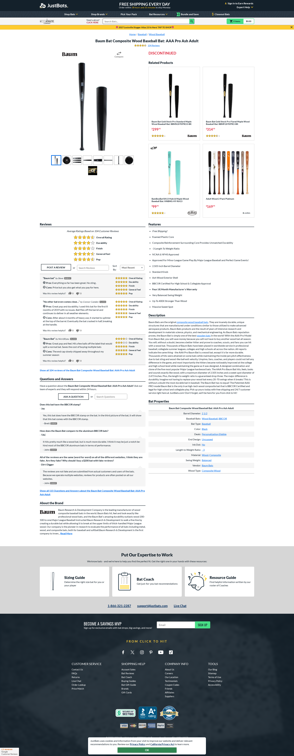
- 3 (203, 449)
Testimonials (171, 681)
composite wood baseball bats (192, 322)
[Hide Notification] (291, 27)
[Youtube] (160, 652)
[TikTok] (171, 652)
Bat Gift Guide (128, 684)
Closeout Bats (222, 14)
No (203, 444)
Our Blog (212, 669)
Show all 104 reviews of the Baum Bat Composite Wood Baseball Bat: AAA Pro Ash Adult (87, 370)
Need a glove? (93, 21)
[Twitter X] (132, 652)
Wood (205, 455)
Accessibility (214, 684)
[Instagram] (142, 652)
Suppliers (169, 696)
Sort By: (115, 267)
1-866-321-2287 (119, 606)
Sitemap (212, 673)
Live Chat (180, 606)
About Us (169, 669)
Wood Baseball (210, 418)
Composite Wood (211, 470)
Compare (119, 56)
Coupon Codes (172, 684)
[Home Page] (54, 5)
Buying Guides (128, 681)
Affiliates (169, 692)
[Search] (191, 21)
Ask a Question (73, 396)
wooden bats (204, 335)
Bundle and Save (188, 14)
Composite (215, 455)
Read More (66, 533)
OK (147, 750)
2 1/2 (204, 413)
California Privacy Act (162, 744)
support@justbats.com (152, 606)
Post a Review (56, 267)
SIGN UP (202, 625)
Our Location (171, 677)
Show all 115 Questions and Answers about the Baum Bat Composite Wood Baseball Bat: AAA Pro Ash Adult (92, 492)
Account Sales (128, 669)
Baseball (206, 423)
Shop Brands (98, 14)
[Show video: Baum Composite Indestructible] (92, 170)
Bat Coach (126, 677)
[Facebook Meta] (123, 652)
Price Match (78, 688)
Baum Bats (207, 465)
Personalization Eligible (214, 434)
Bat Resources (157, 14)
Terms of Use (214, 677)
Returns (76, 677)
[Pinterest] (150, 652)
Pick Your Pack (129, 14)
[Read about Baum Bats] (69, 54)
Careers (169, 673)
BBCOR (223, 418)
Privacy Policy (137, 744)
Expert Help (243, 7)
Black (204, 428)
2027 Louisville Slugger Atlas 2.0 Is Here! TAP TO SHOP (145, 27)
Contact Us (77, 669)
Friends (168, 688)
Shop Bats (69, 14)
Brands (125, 688)
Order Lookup (79, 684)
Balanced (206, 460)
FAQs (74, 673)
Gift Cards (126, 692)
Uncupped (207, 439)
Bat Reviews (127, 673)
